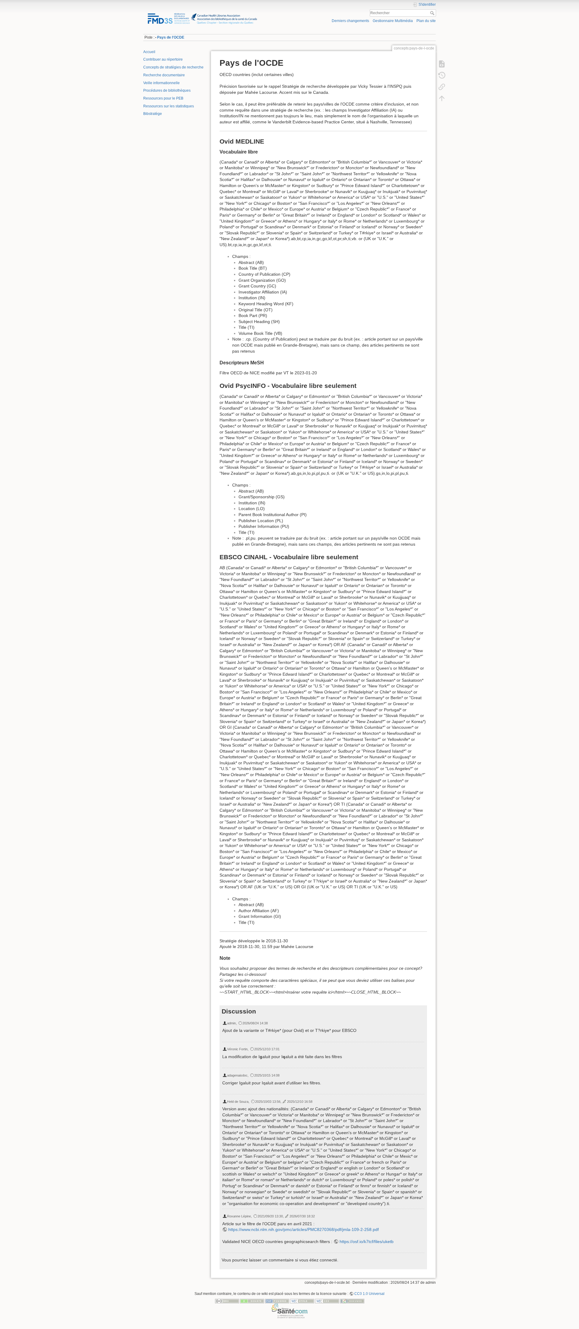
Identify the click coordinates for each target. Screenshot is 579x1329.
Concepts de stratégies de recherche (173, 67)
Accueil (149, 52)
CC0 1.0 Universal (369, 1294)
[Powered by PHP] (277, 1301)
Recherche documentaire (164, 75)
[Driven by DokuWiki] (352, 1301)
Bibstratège (152, 114)
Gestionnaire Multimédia (393, 21)
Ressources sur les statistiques (168, 106)
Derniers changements (350, 21)
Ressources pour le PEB (163, 98)
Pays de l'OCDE (170, 37)
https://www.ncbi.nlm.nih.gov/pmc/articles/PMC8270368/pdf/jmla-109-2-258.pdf (303, 1229)
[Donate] (252, 1301)
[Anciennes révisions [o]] (442, 75)
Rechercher (433, 13)
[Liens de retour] (442, 87)
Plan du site (426, 21)
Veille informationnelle (161, 83)
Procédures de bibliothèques (167, 90)
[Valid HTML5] (302, 1301)
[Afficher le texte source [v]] (442, 64)
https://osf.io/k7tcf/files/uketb (367, 1241)
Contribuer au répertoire (163, 59)
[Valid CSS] (327, 1301)
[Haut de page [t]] (442, 98)
